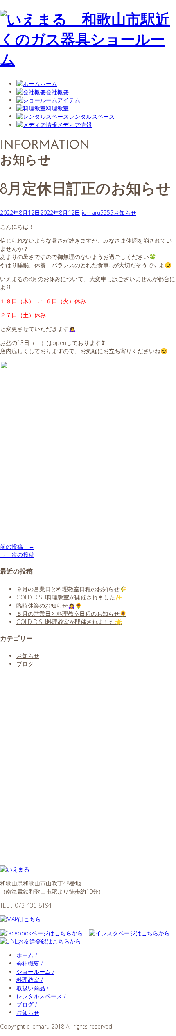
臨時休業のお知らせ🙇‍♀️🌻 (49, 605)
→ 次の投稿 (17, 555)
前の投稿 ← (17, 546)
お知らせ (124, 212)
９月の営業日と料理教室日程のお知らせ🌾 (71, 589)
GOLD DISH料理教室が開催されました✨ (69, 597)
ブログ (25, 664)
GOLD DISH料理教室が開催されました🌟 (69, 622)
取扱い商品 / (32, 988)
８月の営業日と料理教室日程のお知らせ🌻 (71, 613)
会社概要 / (29, 963)
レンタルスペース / (41, 996)
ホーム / (26, 955)
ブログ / (26, 1004)
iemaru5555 (97, 212)
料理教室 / (29, 980)
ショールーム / (35, 971)
